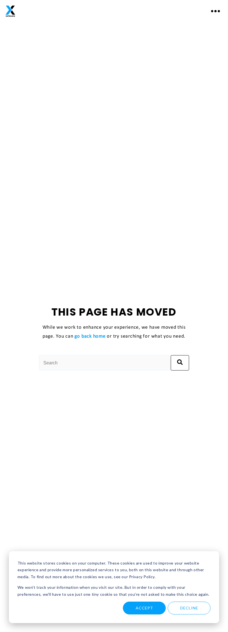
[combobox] (105, 363)
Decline (189, 608)
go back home (90, 336)
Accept (144, 608)
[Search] (180, 363)
